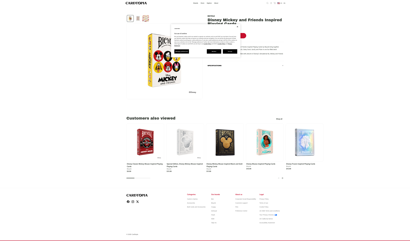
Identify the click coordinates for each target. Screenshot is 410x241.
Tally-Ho (214, 223)
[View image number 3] (145, 18)
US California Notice (266, 219)
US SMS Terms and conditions (269, 211)
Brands (195, 3)
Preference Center (241, 211)
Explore (209, 3)
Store (202, 3)
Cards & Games (192, 199)
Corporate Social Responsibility (245, 199)
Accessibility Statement (267, 223)
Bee (212, 199)
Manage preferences (181, 51)
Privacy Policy (264, 199)
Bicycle (211, 16)
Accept (230, 51)
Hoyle (213, 215)
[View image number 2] (138, 18)
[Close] (237, 26)
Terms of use (263, 203)
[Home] (136, 3)
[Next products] (282, 178)
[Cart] (274, 3)
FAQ (236, 207)
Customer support (241, 203)
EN (284, 3)
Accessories (191, 203)
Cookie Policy (263, 207)
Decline (214, 51)
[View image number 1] (130, 18)
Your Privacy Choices (266, 215)
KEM (212, 219)
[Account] (271, 3)
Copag (213, 207)
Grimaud (214, 211)
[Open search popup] (267, 3)
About (216, 3)
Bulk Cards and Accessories (196, 207)
